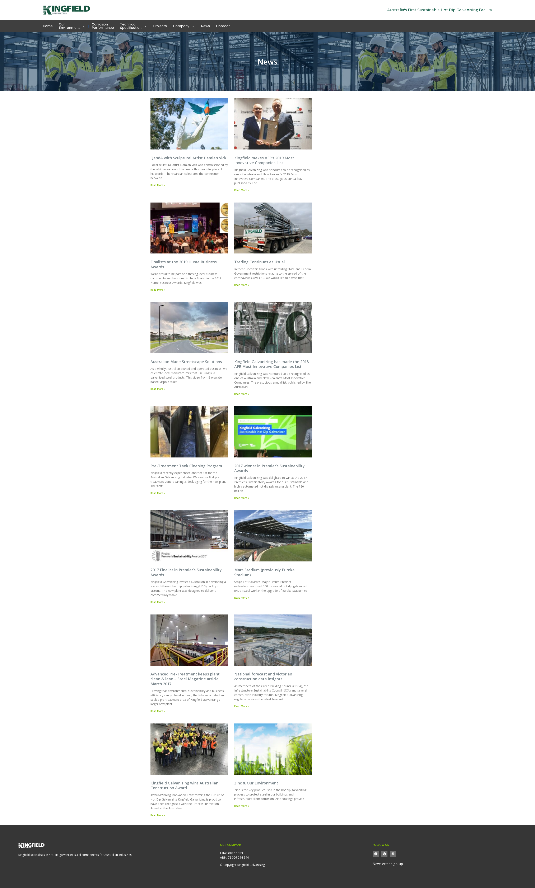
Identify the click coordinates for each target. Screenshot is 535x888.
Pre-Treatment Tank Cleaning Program (186, 465)
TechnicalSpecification (130, 26)
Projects (160, 26)
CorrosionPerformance (103, 26)
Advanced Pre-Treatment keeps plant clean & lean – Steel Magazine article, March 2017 (185, 678)
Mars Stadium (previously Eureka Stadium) (264, 572)
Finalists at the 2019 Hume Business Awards (183, 264)
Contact (223, 26)
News (205, 26)
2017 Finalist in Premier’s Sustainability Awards (186, 572)
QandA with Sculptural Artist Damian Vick (188, 157)
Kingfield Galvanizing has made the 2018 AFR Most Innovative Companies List (271, 364)
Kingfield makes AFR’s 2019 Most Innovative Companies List (264, 160)
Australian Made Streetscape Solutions (186, 361)
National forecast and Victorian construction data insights (263, 676)
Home (48, 26)
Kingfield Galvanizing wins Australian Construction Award (184, 785)
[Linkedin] (393, 854)
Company (181, 26)
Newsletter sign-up (388, 863)
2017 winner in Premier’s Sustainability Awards (269, 468)
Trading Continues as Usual (259, 261)
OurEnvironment (69, 26)
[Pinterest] (384, 854)
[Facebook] (376, 854)
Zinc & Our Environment (256, 782)
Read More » (157, 185)
